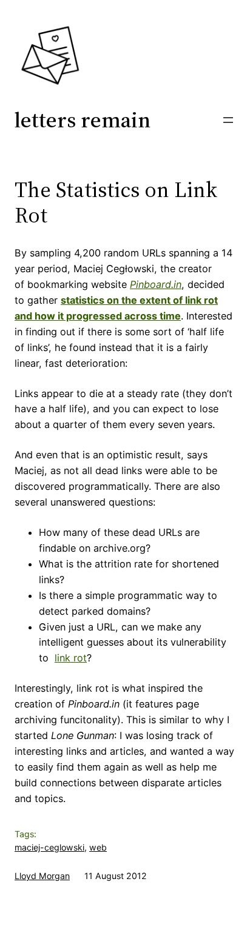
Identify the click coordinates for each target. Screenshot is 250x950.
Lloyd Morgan (42, 876)
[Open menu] (228, 120)
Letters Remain (82, 120)
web (98, 847)
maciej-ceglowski (49, 847)
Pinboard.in (155, 284)
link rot (71, 658)
